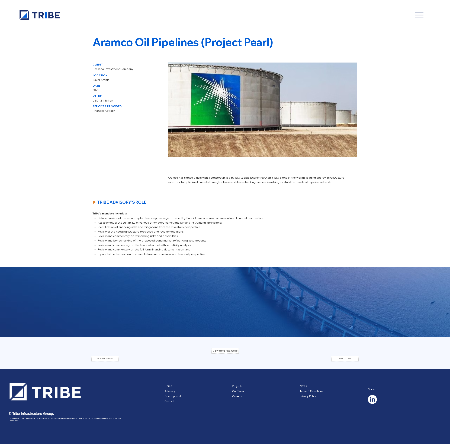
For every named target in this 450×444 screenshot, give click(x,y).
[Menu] (419, 15)
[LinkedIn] (372, 399)
